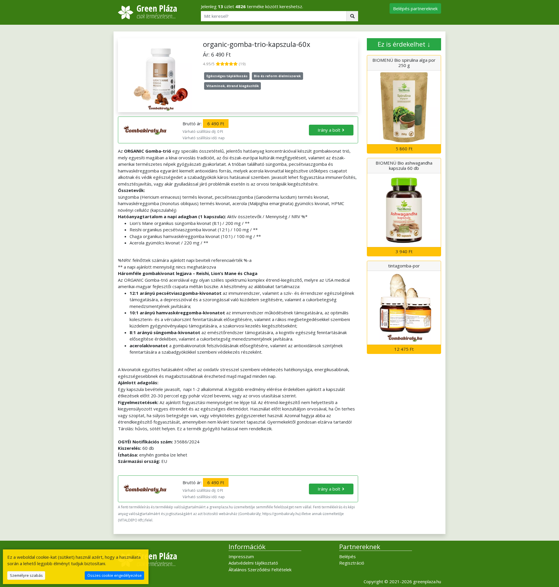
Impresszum (241, 556)
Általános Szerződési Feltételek (260, 569)
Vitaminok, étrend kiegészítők (232, 86)
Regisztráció (351, 563)
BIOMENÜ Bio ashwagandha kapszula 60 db (404, 165)
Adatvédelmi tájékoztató (253, 563)
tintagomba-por (404, 266)
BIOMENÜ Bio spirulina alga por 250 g (404, 62)
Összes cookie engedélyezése (114, 575)
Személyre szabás (26, 575)
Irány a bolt (329, 130)
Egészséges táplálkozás (226, 76)
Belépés (347, 556)
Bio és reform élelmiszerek (277, 76)
